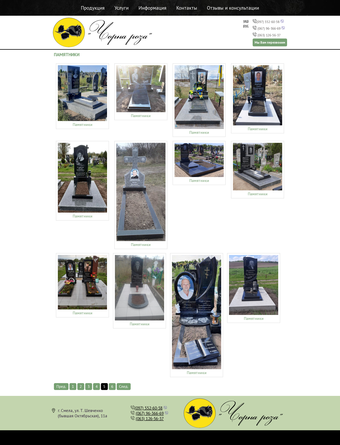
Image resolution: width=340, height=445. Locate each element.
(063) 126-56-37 (269, 35)
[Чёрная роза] (104, 32)
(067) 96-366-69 (269, 28)
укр (246, 20)
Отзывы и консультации (233, 8)
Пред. (61, 386)
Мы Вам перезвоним (270, 42)
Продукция (93, 8)
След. (123, 386)
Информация (152, 8)
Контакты (186, 8)
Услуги (122, 8)
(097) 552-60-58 (268, 22)
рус (246, 25)
